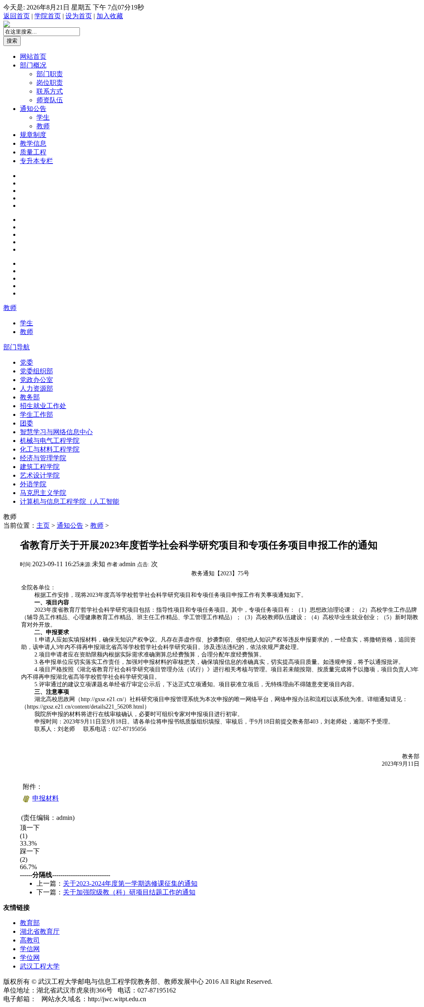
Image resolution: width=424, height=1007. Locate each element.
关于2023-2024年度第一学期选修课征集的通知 (130, 883)
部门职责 (49, 73)
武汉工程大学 (40, 966)
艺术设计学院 (40, 475)
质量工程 (33, 152)
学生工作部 (36, 414)
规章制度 (33, 134)
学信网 (30, 948)
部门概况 (33, 65)
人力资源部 (36, 388)
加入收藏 (109, 15)
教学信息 (33, 143)
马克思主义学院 (43, 492)
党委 (26, 362)
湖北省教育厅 (40, 931)
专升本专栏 (36, 160)
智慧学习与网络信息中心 (56, 431)
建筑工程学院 (40, 466)
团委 (26, 423)
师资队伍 (49, 99)
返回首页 (16, 15)
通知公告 (33, 108)
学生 (43, 117)
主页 (43, 525)
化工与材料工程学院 (50, 449)
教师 (43, 126)
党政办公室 (36, 379)
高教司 (30, 940)
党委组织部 (36, 371)
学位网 (30, 957)
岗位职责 (49, 82)
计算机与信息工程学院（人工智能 (69, 501)
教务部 (30, 397)
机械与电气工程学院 (50, 440)
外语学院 (33, 484)
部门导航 (16, 347)
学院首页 (47, 15)
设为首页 (78, 15)
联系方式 (49, 91)
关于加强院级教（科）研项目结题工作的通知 (129, 892)
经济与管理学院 (43, 457)
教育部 (30, 922)
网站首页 (33, 56)
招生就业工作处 (43, 405)
